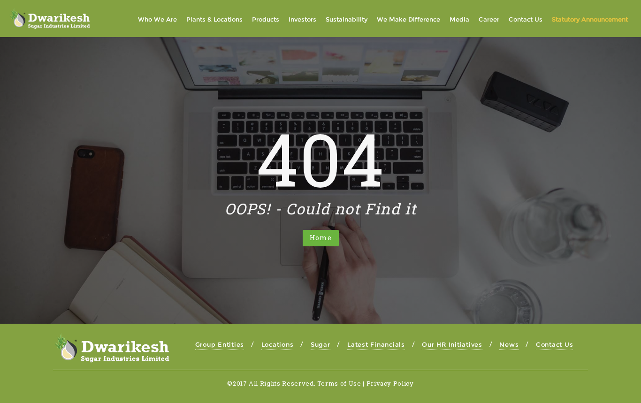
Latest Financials (376, 344)
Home (321, 237)
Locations (277, 344)
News (509, 344)
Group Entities (219, 344)
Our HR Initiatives (452, 344)
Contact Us (554, 344)
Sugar (320, 344)
